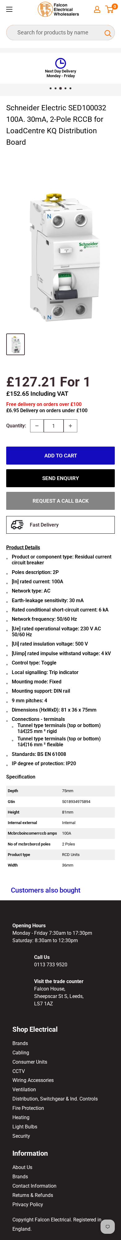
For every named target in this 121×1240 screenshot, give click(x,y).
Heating (20, 1117)
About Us (22, 1167)
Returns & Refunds (32, 1195)
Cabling (20, 1053)
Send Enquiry (60, 478)
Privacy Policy (27, 1204)
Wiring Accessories (33, 1080)
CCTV (18, 1071)
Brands (20, 1043)
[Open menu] (9, 9)
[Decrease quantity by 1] (37, 425)
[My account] (97, 9)
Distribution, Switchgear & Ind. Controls (55, 1099)
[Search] (107, 32)
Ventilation (24, 1089)
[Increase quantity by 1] (70, 425)
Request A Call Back (61, 501)
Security (21, 1136)
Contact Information (34, 1186)
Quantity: (16, 426)
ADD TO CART (60, 455)
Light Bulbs (24, 1127)
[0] (110, 9)
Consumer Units (29, 1062)
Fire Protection (28, 1108)
